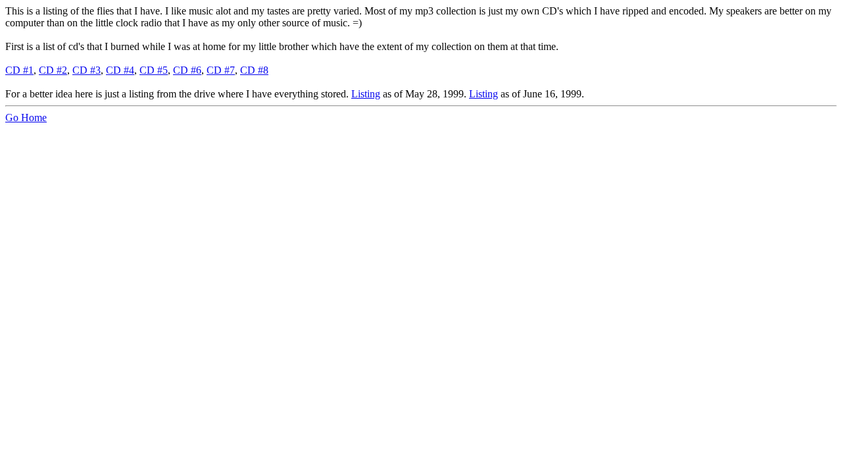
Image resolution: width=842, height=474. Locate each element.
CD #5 (153, 70)
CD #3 (86, 70)
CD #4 (120, 70)
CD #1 (19, 70)
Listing (365, 93)
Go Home (26, 117)
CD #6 (187, 70)
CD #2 (53, 70)
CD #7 (221, 70)
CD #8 (254, 70)
